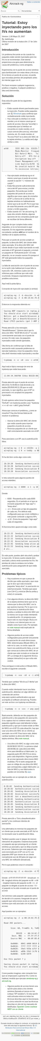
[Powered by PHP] (25, 1033)
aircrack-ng (6, 981)
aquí (29, 772)
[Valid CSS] (15, 1035)
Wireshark (17, 114)
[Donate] (15, 1033)
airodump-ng (31, 978)
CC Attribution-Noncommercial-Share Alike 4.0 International (21, 1028)
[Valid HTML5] (34, 1033)
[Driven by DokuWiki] (25, 1035)
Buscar (19, 11)
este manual (15, 628)
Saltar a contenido (33, 2)
